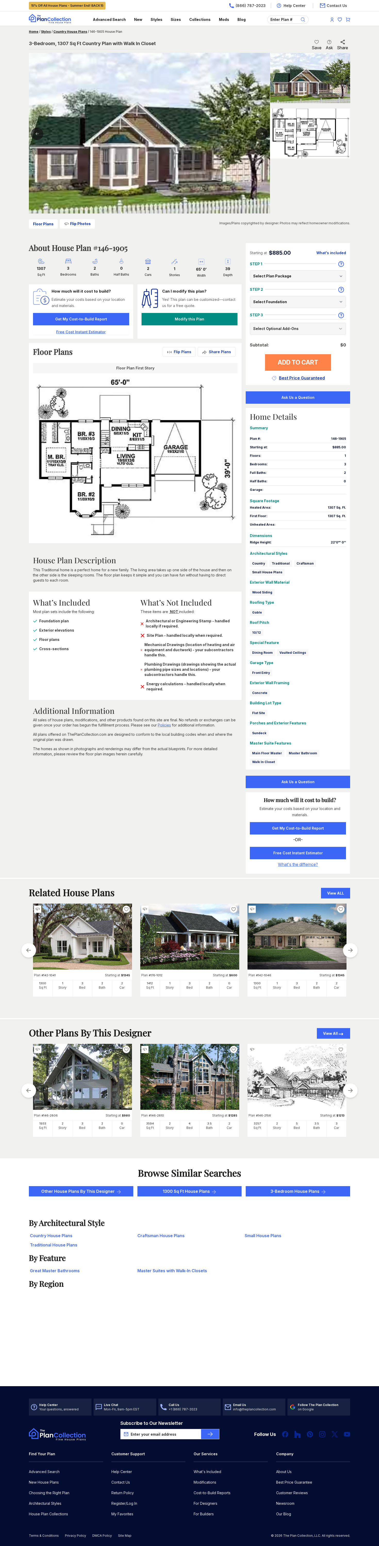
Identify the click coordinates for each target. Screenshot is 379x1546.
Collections (200, 19)
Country (258, 563)
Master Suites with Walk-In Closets (172, 1270)
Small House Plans (267, 572)
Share (342, 47)
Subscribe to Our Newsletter (151, 1423)
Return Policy (122, 1493)
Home (33, 32)
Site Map (124, 1535)
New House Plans (44, 1482)
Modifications (205, 1482)
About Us (284, 1471)
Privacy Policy (75, 1535)
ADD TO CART (298, 362)
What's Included (207, 1471)
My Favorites (122, 1514)
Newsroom (285, 1503)
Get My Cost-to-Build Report (81, 319)
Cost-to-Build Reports (212, 1493)
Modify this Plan (189, 319)
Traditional (281, 563)
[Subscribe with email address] (210, 1434)
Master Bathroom (303, 753)
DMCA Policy (102, 1535)
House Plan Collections (48, 1514)
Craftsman (305, 563)
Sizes (176, 19)
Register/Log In (124, 1503)
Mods (224, 19)
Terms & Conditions (44, 1535)
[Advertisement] (189, 1346)
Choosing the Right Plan (49, 1493)
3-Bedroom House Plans (294, 1191)
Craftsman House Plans (161, 1235)
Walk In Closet (263, 762)
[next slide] (350, 950)
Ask (329, 47)
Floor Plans (43, 224)
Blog (241, 19)
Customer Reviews (292, 1493)
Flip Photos (80, 223)
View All (330, 1033)
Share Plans (220, 352)
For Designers (205, 1503)
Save (317, 47)
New (138, 19)
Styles (156, 19)
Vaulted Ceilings (292, 653)
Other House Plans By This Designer (78, 1191)
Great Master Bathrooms (55, 1270)
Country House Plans (70, 32)
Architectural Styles (45, 1503)
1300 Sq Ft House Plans (186, 1191)
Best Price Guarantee (294, 1482)
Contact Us (120, 1482)
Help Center (121, 1471)
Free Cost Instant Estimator (298, 853)
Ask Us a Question (298, 397)
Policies (164, 725)
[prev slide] (28, 950)
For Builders (204, 1514)
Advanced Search (109, 19)
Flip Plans (182, 352)
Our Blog (283, 1514)
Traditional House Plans (53, 1244)
